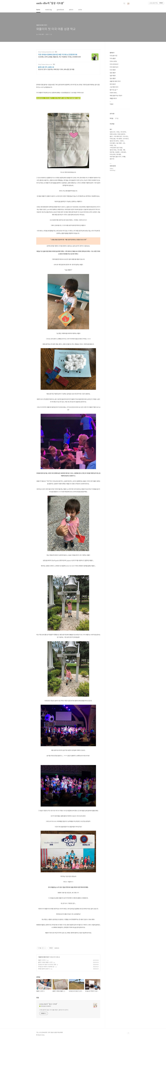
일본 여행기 (113, 75)
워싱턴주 (117, 152)
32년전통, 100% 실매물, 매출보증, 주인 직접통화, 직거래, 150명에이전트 (59, 57)
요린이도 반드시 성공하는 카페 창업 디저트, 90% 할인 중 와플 (56, 69)
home (38, 9)
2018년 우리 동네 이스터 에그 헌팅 (47, 964)
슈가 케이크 (125, 138)
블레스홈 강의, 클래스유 (46, 67)
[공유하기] (43, 948)
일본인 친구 (112, 132)
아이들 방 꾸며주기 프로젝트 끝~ (46, 966)
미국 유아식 (123, 132)
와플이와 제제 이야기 (43, 957)
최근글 (111, 118)
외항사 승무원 (113, 134)
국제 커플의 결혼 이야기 (115, 156)
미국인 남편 (112, 138)
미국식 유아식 (113, 61)
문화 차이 (112, 159)
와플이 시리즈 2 (42, 960)
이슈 (115, 145)
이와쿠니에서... (114, 93)
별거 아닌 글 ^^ (114, 90)
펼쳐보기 (112, 53)
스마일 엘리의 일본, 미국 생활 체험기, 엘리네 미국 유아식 (53, 1010)
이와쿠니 (122, 141)
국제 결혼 (118, 154)
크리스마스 (125, 136)
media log (48, 9)
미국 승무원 (112, 154)
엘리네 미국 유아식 (114, 141)
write (80, 9)
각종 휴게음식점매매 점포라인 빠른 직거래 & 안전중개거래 (57, 54)
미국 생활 (119, 150)
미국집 (111, 145)
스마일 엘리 (123, 152)
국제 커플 (112, 152)
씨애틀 (123, 156)
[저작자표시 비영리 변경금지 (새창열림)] (56, 948)
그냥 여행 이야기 (114, 87)
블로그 (111, 136)
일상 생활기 (113, 78)
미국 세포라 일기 (114, 67)
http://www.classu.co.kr (45, 64)
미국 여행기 (113, 70)
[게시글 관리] (45, 948)
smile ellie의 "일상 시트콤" (50, 3)
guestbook (60, 9)
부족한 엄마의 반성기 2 (44, 969)
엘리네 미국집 (113, 150)
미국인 (117, 132)
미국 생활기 (113, 58)
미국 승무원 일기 (114, 64)
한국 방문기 (113, 84)
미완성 (111, 104)
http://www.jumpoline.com (46, 52)
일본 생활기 (113, 73)
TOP (128, 1033)
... (110, 101)
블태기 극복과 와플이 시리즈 (45, 962)
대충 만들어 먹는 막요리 (116, 95)
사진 (124, 143)
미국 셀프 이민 (113, 55)
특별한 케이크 (113, 98)
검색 (124, 3)
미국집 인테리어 (121, 134)
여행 (124, 150)
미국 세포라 (119, 138)
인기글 (116, 118)
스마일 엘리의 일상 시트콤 (116, 147)
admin (71, 9)
